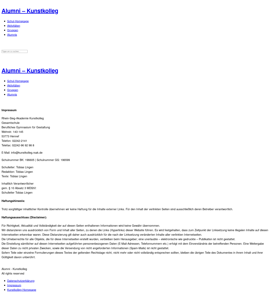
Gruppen (12, 30)
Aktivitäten (13, 25)
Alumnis (12, 34)
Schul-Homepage (18, 21)
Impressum (14, 285)
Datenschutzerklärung (20, 281)
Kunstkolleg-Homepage (21, 290)
